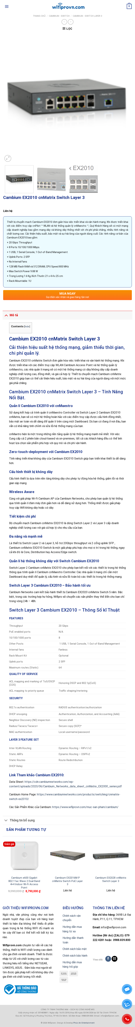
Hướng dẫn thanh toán (73, 940)
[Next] (125, 98)
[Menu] (7, 6)
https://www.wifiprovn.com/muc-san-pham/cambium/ (85, 807)
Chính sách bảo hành (75, 955)
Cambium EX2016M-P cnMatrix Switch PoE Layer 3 (67, 881)
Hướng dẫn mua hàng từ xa (72, 929)
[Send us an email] (114, 959)
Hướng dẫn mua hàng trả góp (72, 965)
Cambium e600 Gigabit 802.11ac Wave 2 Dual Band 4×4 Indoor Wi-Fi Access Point (24, 882)
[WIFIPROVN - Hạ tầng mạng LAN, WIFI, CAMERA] (67, 6)
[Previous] (10, 98)
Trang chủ (39, 16)
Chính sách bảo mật (75, 949)
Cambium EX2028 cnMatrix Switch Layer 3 (110, 879)
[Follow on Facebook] (108, 959)
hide (27, 326)
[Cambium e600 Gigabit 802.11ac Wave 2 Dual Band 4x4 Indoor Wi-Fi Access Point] (24, 856)
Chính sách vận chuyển (72, 918)
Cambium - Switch (59, 16)
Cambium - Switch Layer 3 (87, 16)
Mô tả (14, 315)
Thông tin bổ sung (22, 820)
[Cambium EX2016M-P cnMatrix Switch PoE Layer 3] (67, 856)
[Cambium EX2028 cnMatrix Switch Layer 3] (111, 856)
